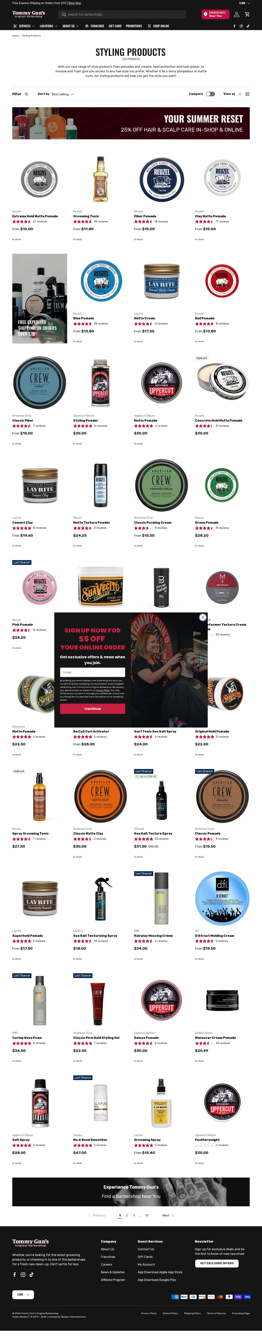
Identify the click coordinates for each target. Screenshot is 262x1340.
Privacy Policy (103, 690)
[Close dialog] (202, 617)
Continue (92, 708)
